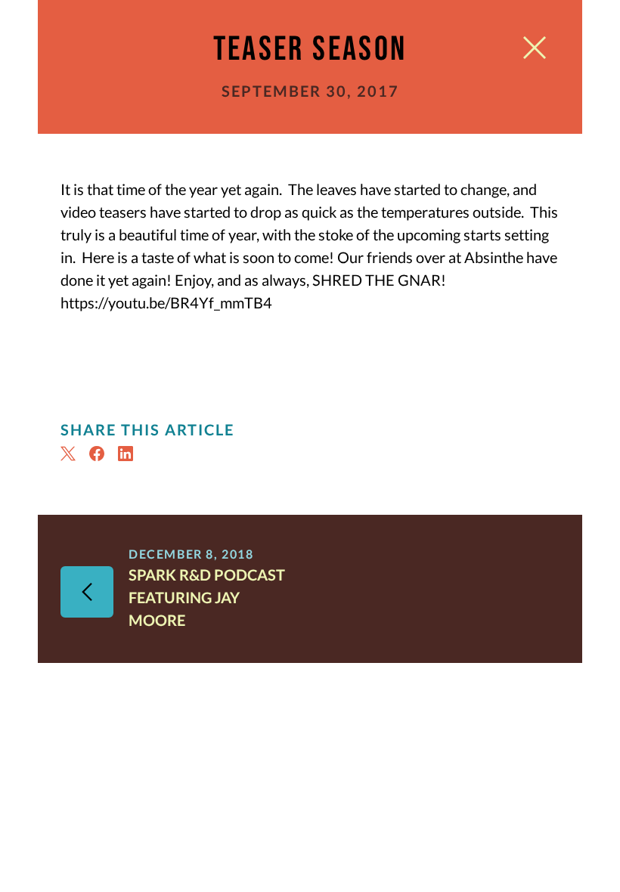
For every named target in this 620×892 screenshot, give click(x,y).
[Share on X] (70, 453)
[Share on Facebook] (99, 453)
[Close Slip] (534, 50)
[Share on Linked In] (128, 453)
